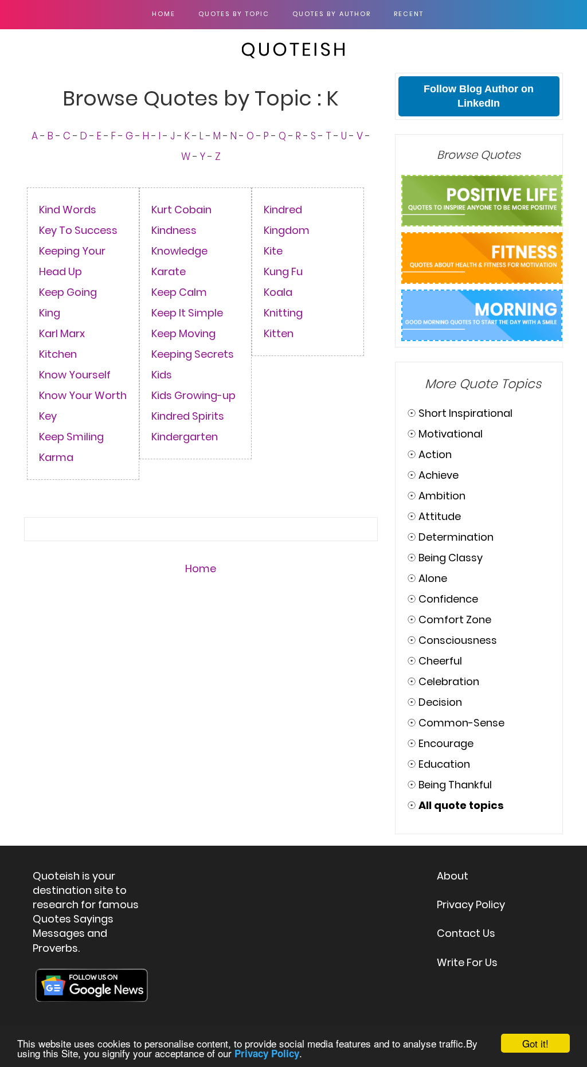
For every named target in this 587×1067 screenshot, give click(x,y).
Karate (168, 271)
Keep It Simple (187, 313)
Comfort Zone (454, 619)
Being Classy (450, 557)
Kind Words (67, 209)
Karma (56, 457)
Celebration (448, 681)
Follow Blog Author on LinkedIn (479, 96)
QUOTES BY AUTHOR (331, 13)
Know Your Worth (83, 395)
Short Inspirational (465, 413)
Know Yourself (75, 375)
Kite (273, 251)
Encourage (445, 743)
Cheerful (440, 661)
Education (444, 764)
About (452, 876)
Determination (456, 537)
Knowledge (179, 251)
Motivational (450, 434)
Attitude (439, 516)
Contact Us (466, 933)
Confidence (448, 599)
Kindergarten (184, 436)
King (49, 313)
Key (48, 416)
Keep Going (68, 292)
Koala (278, 292)
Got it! (535, 1043)
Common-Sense (461, 723)
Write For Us (467, 962)
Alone (432, 578)
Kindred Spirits (187, 416)
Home (163, 13)
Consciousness (457, 640)
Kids (161, 375)
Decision (440, 702)
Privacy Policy (471, 904)
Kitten (279, 333)
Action (435, 454)
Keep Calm (179, 292)
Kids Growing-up (193, 395)
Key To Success (78, 230)
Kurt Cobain (181, 209)
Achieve (438, 475)
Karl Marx (62, 333)
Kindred (283, 209)
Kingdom (287, 230)
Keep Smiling (71, 436)
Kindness (174, 230)
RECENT (409, 13)
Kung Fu (283, 271)
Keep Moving (183, 333)
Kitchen (58, 354)
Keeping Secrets (192, 354)
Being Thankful (455, 784)
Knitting (283, 313)
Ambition (441, 495)
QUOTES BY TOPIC (233, 13)
